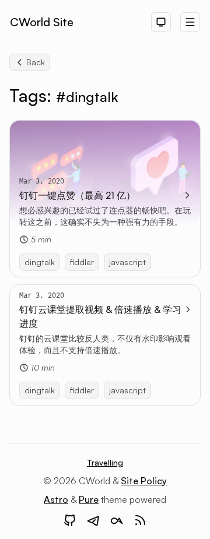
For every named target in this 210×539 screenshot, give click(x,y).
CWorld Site (42, 22)
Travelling (105, 462)
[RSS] (140, 520)
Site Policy (144, 481)
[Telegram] (93, 520)
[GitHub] (70, 520)
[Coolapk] (117, 520)
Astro (56, 499)
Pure (89, 499)
